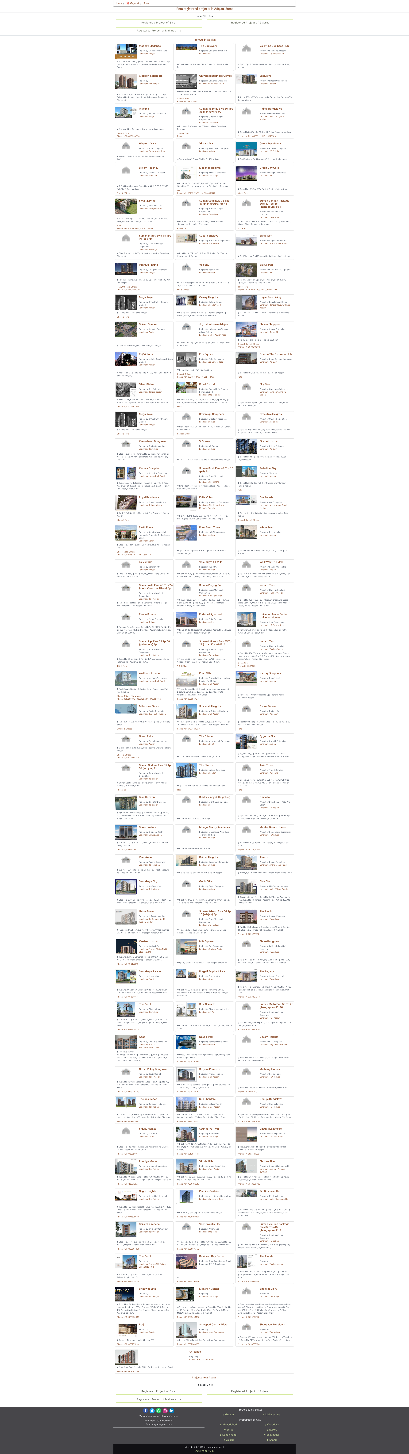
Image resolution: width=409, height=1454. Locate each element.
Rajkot (272, 1429)
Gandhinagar (229, 1434)
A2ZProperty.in (204, 1450)
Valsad (229, 1439)
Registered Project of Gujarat (250, 22)
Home (118, 3)
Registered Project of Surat (159, 22)
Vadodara (272, 1424)
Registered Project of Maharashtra (159, 30)
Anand (272, 1439)
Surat (146, 3)
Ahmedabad (229, 1424)
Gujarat (134, 3)
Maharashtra (272, 1414)
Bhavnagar (272, 1434)
